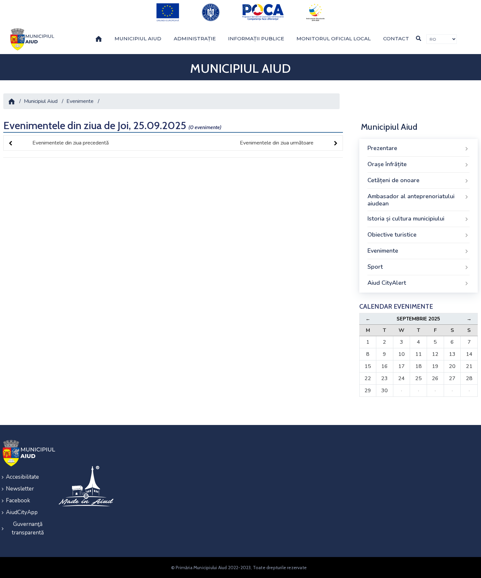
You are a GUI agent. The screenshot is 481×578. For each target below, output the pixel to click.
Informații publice (256, 38)
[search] (418, 38)
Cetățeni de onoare (393, 180)
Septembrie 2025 (418, 319)
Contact (396, 38)
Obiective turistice (392, 235)
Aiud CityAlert (386, 283)
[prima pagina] (31, 39)
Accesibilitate (22, 477)
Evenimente (80, 101)
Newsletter (20, 488)
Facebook (18, 500)
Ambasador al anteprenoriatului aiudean (410, 199)
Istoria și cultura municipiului (405, 218)
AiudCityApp (22, 512)
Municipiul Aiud (138, 38)
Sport (375, 267)
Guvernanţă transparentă (28, 528)
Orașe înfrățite (387, 164)
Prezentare (382, 148)
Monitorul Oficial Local (333, 38)
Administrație (195, 38)
